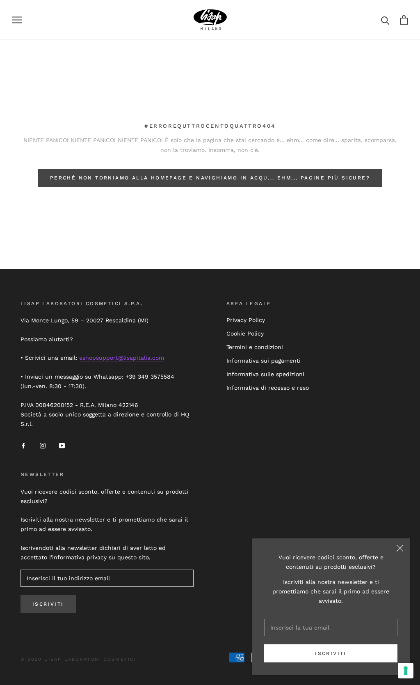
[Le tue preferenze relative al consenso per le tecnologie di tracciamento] (405, 670)
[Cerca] (385, 20)
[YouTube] (62, 445)
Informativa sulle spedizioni (265, 374)
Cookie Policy (245, 333)
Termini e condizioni (254, 347)
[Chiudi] (400, 548)
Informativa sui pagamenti (263, 360)
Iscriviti (331, 653)
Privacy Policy (245, 320)
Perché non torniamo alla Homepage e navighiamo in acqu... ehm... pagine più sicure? (210, 178)
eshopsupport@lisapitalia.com (121, 357)
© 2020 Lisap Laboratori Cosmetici (79, 659)
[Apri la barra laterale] (17, 19)
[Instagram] (43, 445)
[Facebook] (23, 445)
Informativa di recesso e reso (267, 387)
